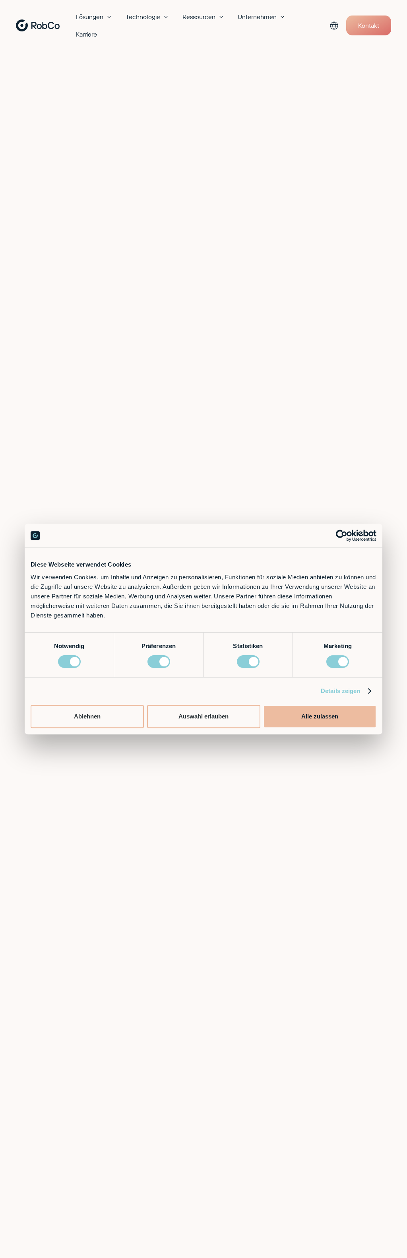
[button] (94, 16)
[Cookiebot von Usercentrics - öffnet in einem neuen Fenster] (341, 536)
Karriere (86, 34)
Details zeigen (340, 690)
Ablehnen (87, 716)
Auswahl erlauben (203, 716)
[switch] (158, 661)
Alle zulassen (319, 716)
